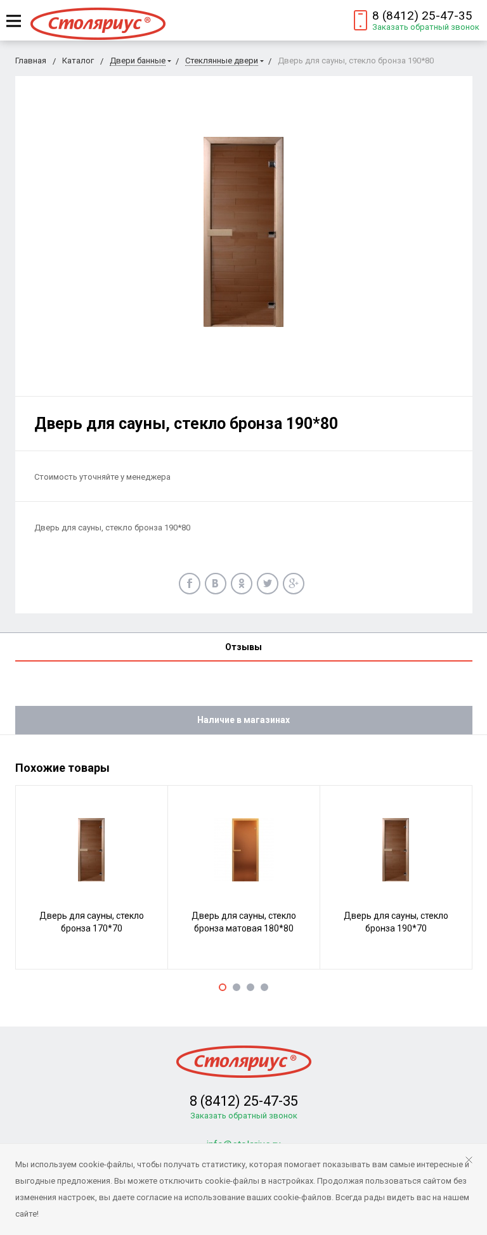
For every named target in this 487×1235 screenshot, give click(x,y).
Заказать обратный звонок (425, 27)
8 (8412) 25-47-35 (422, 15)
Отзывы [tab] (243, 647)
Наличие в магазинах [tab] (243, 720)
